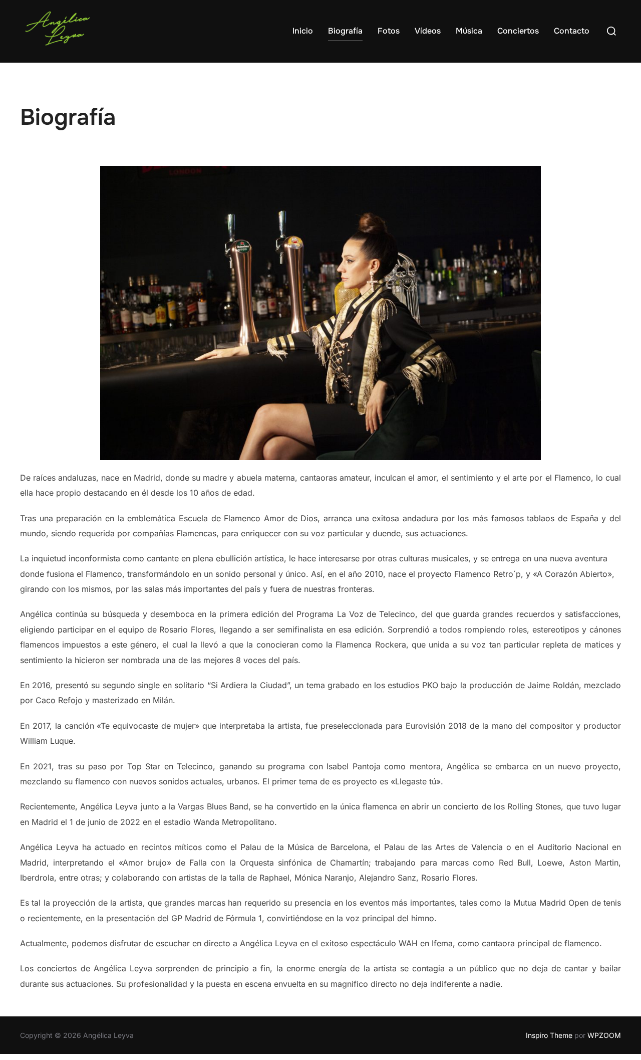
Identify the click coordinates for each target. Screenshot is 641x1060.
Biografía (345, 31)
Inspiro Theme (549, 1035)
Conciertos (518, 31)
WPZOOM (604, 1035)
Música (469, 31)
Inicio (302, 31)
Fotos (389, 31)
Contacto (571, 31)
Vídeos (428, 31)
